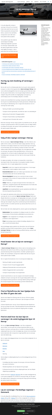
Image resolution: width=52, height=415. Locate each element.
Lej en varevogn (21, 1)
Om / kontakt (43, 1)
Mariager (5, 346)
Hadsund (5, 343)
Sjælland (36, 1)
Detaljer (37, 406)
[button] (26, 413)
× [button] (50, 403)
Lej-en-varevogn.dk (7, 1)
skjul (14, 61)
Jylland (28, 1)
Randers (5, 348)
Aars (4, 351)
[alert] (26, 409)
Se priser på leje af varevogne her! (26, 14)
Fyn (32, 1)
